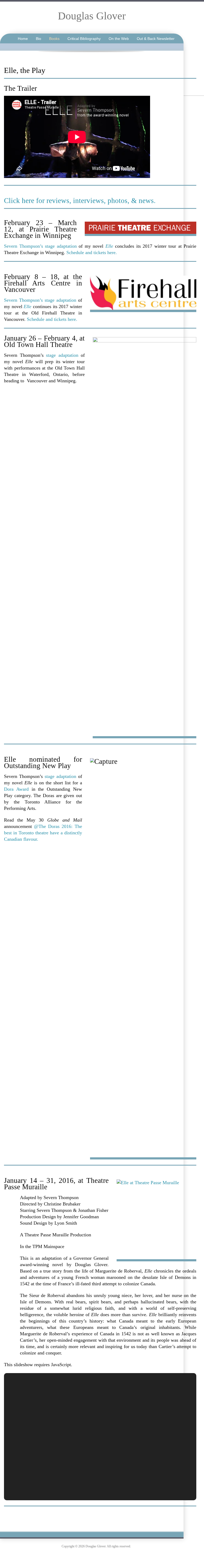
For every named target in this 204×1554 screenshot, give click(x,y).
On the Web (119, 38)
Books (54, 38)
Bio (38, 38)
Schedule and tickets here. (91, 252)
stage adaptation (62, 355)
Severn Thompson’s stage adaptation (40, 246)
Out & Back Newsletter (156, 38)
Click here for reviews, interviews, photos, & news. (80, 201)
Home (23, 38)
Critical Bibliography (84, 38)
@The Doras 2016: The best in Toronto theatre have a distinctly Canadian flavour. (43, 833)
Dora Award (16, 789)
